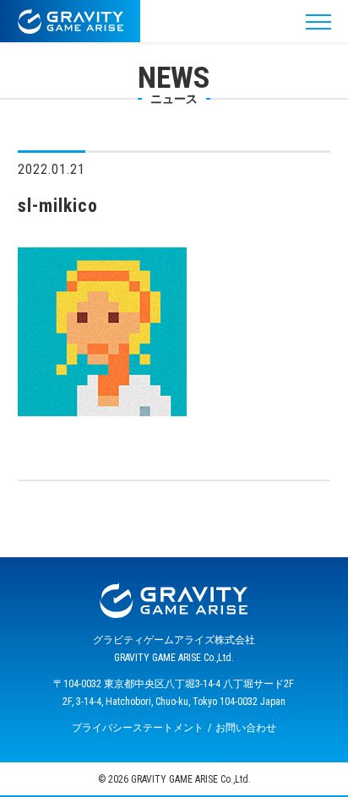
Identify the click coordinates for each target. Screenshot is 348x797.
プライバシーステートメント (138, 728)
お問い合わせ (245, 728)
